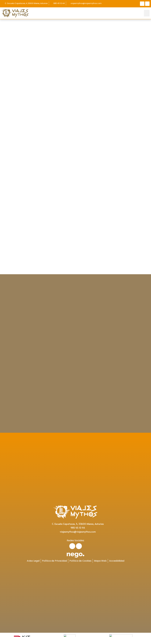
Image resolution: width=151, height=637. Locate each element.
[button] (147, 13)
